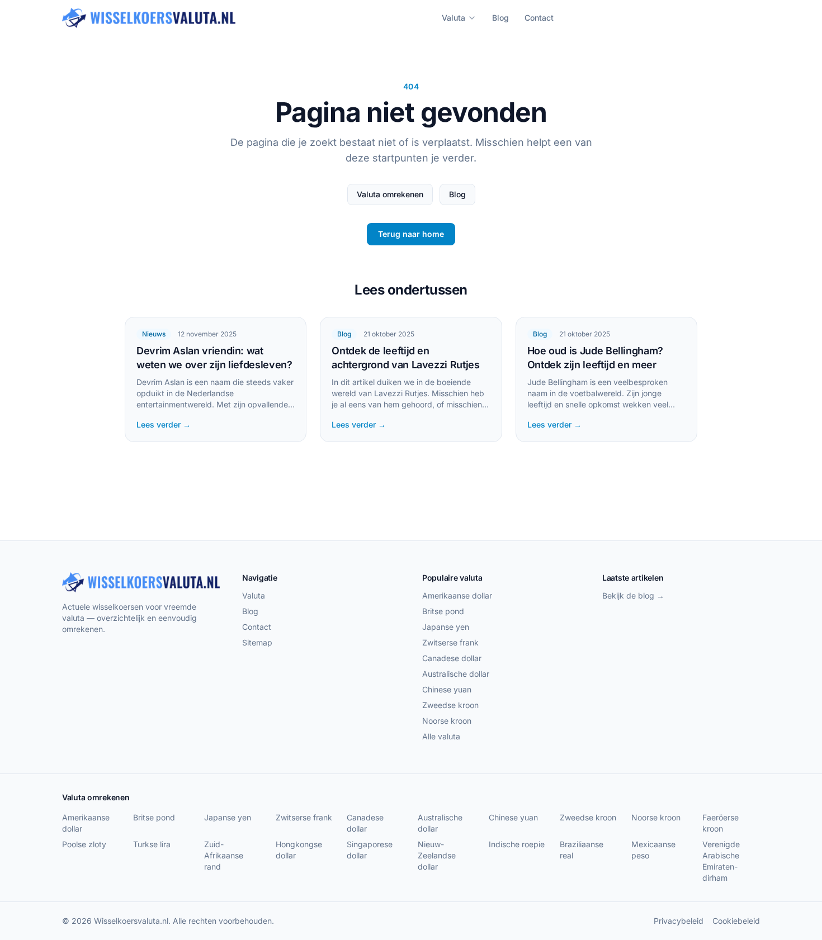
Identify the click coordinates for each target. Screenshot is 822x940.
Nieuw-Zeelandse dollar (437, 855)
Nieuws (154, 334)
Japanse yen (445, 627)
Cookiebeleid (736, 920)
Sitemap (257, 642)
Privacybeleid (678, 920)
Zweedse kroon (450, 705)
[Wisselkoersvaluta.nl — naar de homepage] (148, 18)
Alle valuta (441, 736)
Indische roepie (517, 844)
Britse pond (443, 611)
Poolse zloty (84, 844)
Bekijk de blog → (633, 595)
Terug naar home (411, 234)
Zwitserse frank (450, 642)
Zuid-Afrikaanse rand (223, 855)
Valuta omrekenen (390, 194)
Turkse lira (152, 844)
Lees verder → (163, 424)
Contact (539, 17)
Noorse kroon (446, 720)
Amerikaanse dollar (457, 595)
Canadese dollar (451, 658)
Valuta (453, 17)
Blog (500, 17)
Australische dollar (455, 673)
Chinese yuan (446, 689)
